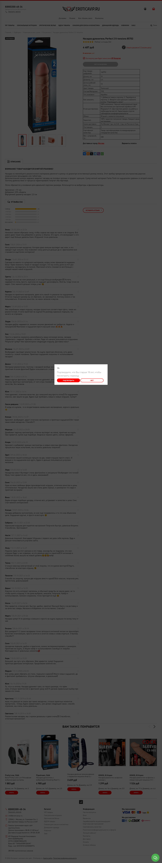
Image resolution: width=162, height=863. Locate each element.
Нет (92, 380)
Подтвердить (68, 380)
